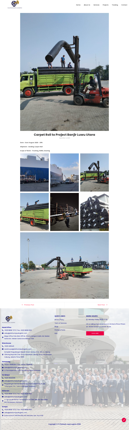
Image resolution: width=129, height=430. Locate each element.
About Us (87, 5)
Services (96, 5)
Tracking (115, 5)
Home (78, 5)
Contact (124, 5)
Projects (105, 5)
